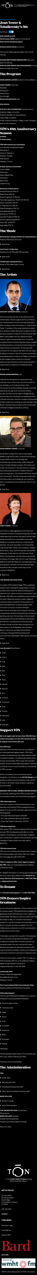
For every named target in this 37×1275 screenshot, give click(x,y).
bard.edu (15, 1116)
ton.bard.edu (22, 1110)
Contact (4, 1214)
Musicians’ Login (7, 1225)
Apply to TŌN (6, 1235)
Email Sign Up (6, 1230)
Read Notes (6, 244)
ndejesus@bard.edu (7, 966)
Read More (5, 369)
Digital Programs (7, 19)
